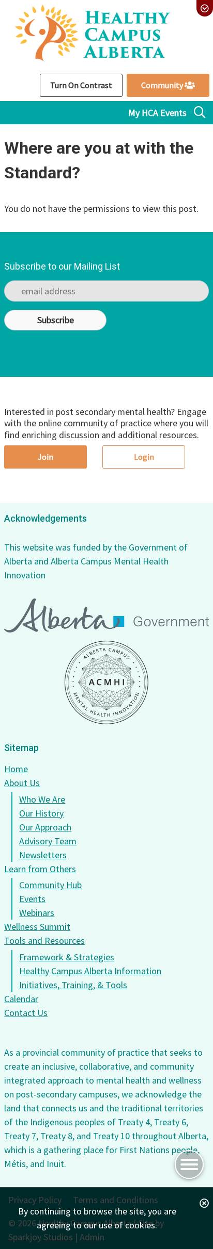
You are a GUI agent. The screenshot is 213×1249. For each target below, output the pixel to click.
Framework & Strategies (66, 957)
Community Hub (50, 885)
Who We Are (42, 799)
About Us (22, 783)
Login (144, 457)
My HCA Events (157, 113)
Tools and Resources (44, 940)
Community (163, 85)
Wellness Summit (37, 926)
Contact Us (26, 1013)
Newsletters (43, 855)
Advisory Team (48, 841)
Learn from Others (40, 869)
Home (16, 769)
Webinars (36, 913)
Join (45, 457)
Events (32, 899)
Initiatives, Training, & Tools (73, 985)
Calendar (21, 999)
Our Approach (45, 827)
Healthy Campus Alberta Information (90, 971)
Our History (41, 813)
